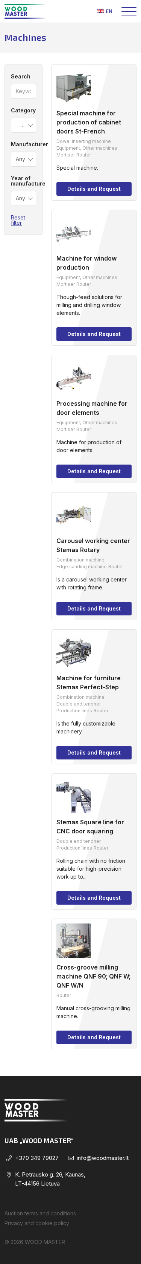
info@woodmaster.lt (103, 1157)
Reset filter (18, 220)
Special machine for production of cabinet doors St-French (88, 122)
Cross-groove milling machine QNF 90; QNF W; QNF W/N (93, 976)
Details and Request (94, 189)
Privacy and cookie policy (37, 1223)
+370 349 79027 (37, 1157)
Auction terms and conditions (40, 1213)
